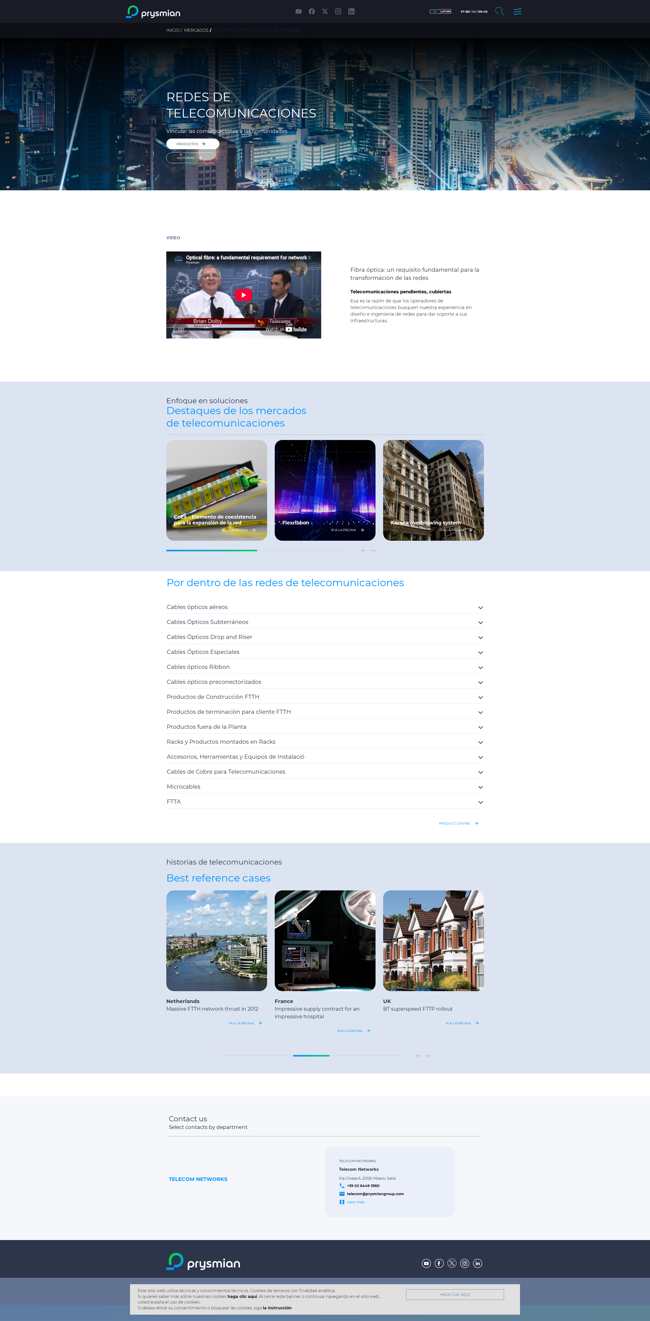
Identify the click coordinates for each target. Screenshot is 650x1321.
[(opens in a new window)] (426, 1263)
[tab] (325, 606)
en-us (483, 11)
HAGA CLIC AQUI (455, 1294)
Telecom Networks (198, 1179)
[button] (440, 11)
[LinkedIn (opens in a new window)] (351, 11)
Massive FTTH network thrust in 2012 (212, 1009)
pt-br (465, 11)
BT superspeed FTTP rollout (418, 1009)
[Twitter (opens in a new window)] (325, 11)
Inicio (173, 30)
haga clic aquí (242, 1296)
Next (372, 550)
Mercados (196, 30)
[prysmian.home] (173, 11)
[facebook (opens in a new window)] (312, 11)
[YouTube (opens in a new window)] (298, 11)
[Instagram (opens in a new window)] (338, 11)
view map (355, 1202)
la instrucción (277, 1308)
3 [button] (311, 1056)
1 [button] (211, 550)
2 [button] (302, 550)
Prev (364, 550)
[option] (325, 114)
